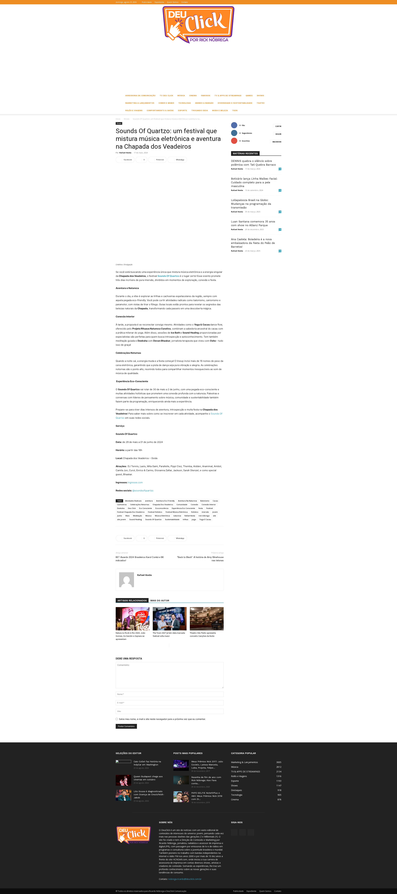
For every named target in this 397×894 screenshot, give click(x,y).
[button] (264, 2)
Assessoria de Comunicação (140, 95)
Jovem (215, 512)
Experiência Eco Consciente (183, 508)
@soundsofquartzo (142, 490)
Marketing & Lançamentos (139, 103)
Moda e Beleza (220, 110)
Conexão (194, 504)
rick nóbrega (204, 515)
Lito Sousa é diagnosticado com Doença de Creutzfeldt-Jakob (149, 794)
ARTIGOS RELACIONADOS (132, 600)
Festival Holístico (155, 512)
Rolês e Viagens (133, 110)
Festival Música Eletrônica (177, 512)
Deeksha (121, 508)
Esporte (182, 110)
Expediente (159, 2)
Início (118, 119)
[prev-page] (167, 645)
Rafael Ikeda (125, 152)
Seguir (278, 134)
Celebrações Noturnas (139, 504)
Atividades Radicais (133, 501)
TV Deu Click (166, 95)
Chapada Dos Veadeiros (163, 504)
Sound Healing (135, 519)
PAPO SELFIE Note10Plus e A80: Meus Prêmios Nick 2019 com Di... (206, 796)
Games (249, 95)
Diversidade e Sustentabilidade (235, 103)
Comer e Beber (166, 103)
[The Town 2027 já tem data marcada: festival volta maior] (170, 618)
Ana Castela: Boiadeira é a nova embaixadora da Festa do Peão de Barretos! (253, 243)
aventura (149, 501)
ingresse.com (135, 482)
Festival (209, 508)
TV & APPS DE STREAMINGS (227, 95)
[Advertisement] (198, 68)
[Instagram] (274, 2)
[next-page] (172, 645)
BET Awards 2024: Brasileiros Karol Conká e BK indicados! (140, 559)
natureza (177, 515)
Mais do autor (159, 600)
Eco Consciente (145, 508)
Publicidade (147, 2)
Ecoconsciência (161, 508)
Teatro (260, 103)
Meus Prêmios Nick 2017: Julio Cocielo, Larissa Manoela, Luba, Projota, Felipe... (207, 764)
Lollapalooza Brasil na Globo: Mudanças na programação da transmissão (251, 204)
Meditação (137, 515)
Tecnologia (184, 103)
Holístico (194, 512)
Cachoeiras (122, 504)
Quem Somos (172, 2)
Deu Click (132, 508)
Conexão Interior (209, 504)
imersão (205, 512)
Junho (119, 515)
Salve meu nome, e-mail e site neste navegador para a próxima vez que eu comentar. (162, 719)
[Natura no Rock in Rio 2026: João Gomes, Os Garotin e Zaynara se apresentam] (132, 618)
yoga (194, 519)
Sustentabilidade (172, 519)
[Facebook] (268, 2)
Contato (184, 2)
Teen (234, 110)
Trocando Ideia (199, 110)
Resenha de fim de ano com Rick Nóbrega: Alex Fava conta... (206, 780)
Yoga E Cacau (205, 519)
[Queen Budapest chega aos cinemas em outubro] (123, 780)
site (214, 515)
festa (200, 508)
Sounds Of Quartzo (153, 519)
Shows (260, 95)
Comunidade (181, 504)
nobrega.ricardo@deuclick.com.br (184, 879)
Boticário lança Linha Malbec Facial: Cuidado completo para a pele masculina (254, 182)
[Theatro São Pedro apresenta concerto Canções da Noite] (207, 618)
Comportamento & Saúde (160, 110)
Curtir (278, 126)
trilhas (185, 519)
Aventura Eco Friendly (165, 501)
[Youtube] (279, 2)
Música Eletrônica (162, 515)
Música (181, 95)
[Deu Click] (198, 24)
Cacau (215, 501)
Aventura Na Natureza (187, 501)
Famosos (205, 95)
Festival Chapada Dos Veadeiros (131, 512)
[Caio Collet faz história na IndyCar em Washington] (123, 765)
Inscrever (276, 142)
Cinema (193, 95)
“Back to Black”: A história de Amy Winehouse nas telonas (200, 559)
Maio (127, 515)
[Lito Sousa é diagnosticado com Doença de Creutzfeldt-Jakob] (123, 795)
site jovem (121, 519)
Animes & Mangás (204, 103)
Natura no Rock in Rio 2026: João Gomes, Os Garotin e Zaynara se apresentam (130, 636)
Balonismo (204, 501)
